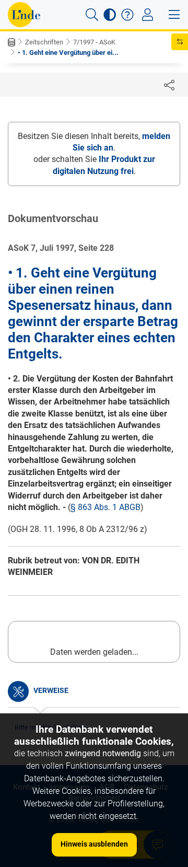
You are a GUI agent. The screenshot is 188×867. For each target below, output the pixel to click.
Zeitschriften (44, 42)
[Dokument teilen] (169, 84)
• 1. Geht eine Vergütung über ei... (68, 52)
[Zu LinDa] (24, 14)
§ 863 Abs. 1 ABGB (105, 507)
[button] (92, 14)
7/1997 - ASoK (94, 42)
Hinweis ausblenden (94, 844)
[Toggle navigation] (147, 15)
